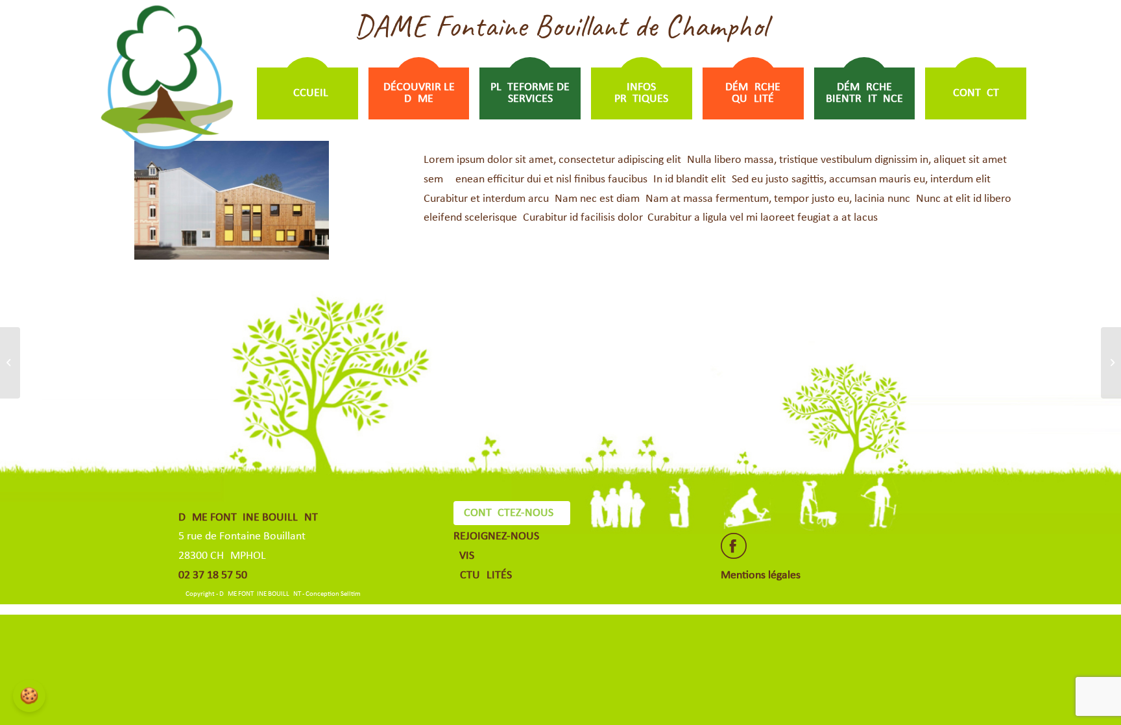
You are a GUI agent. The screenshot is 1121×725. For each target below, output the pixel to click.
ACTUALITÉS (482, 575)
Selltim (351, 594)
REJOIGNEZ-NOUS (496, 536)
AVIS (463, 556)
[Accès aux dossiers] (10, 363)
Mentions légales (761, 575)
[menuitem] (307, 93)
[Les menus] (1111, 363)
